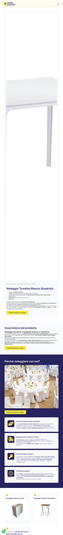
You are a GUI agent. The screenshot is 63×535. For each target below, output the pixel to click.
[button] (58, 4)
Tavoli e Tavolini (14, 284)
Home (8, 284)
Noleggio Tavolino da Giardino (44, 498)
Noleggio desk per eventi (15, 498)
